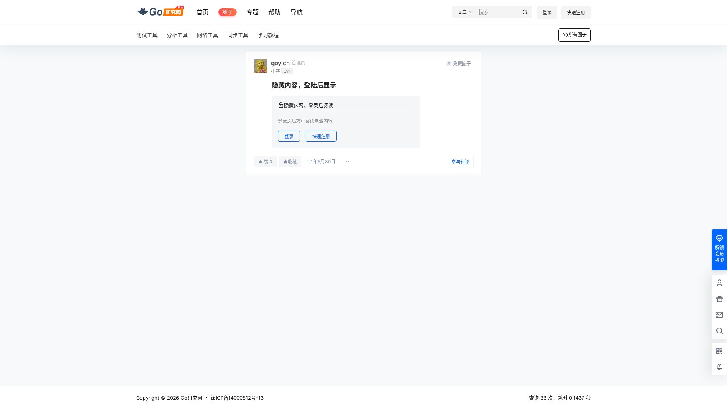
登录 (547, 13)
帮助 (274, 12)
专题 (252, 12)
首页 (203, 12)
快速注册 (576, 13)
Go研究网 (190, 398)
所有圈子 (577, 34)
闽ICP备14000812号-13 (237, 398)
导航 (296, 12)
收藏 (292, 162)
